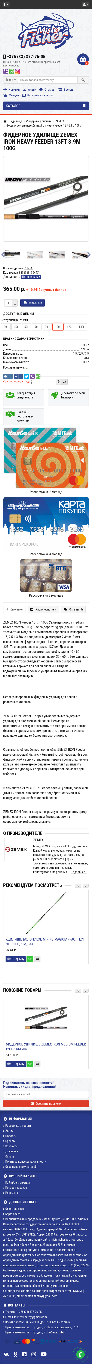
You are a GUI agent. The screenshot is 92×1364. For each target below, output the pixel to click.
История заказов (16, 1187)
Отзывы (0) (76, 609)
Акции (31, 89)
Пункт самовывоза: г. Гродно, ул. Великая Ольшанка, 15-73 (42, 1327)
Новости (10, 1136)
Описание (16, 609)
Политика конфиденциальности (25, 1161)
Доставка (11, 1151)
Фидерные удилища (39, 121)
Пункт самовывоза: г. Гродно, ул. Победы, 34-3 (34, 1332)
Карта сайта (12, 1214)
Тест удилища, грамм (14, 320)
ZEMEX (59, 121)
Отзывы (49, 89)
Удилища (16, 121)
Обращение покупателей (21, 1166)
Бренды (68, 89)
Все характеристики (15, 367)
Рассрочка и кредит (40, 95)
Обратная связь (15, 1209)
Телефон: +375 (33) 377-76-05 (23, 1312)
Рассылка (11, 1192)
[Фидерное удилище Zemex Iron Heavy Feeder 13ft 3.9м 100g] (23, 255)
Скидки (13, 95)
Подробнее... (79, 872)
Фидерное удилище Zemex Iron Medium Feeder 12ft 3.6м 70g (46, 1046)
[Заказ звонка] (80, 1354)
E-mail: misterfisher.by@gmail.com (26, 1317)
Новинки (14, 89)
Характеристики (46, 609)
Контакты (11, 1146)
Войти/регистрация (17, 1182)
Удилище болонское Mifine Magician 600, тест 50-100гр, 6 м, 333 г (45, 941)
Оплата (9, 1156)
